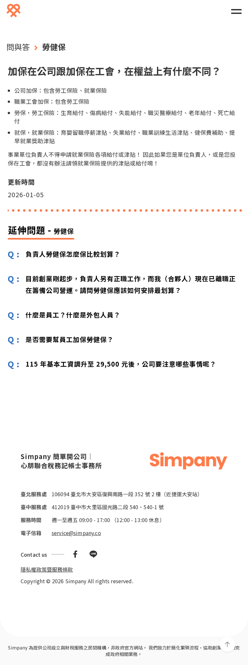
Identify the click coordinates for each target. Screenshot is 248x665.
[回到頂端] (227, 644)
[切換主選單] (236, 11)
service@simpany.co (76, 533)
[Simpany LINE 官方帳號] (93, 554)
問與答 (18, 46)
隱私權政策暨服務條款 (47, 569)
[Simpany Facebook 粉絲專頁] (75, 554)
